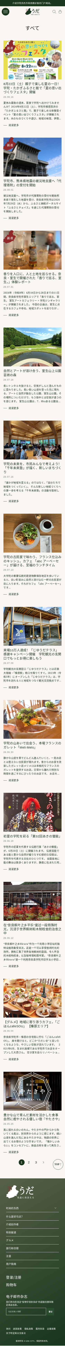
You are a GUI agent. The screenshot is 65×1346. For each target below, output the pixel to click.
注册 (17, 1277)
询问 (8, 1329)
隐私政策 (28, 1329)
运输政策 (51, 1329)
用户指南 (11, 1264)
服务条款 (40, 1329)
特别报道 (11, 1232)
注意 (8, 1256)
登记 (50, 1311)
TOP (56, 1164)
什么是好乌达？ (15, 1216)
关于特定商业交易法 (16, 1333)
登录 (9, 1277)
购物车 (11, 1285)
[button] (54, 12)
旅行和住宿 (12, 1248)
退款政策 (17, 1329)
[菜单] (5, 12)
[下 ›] (43, 1162)
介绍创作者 (12, 1224)
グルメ (10, 1240)
